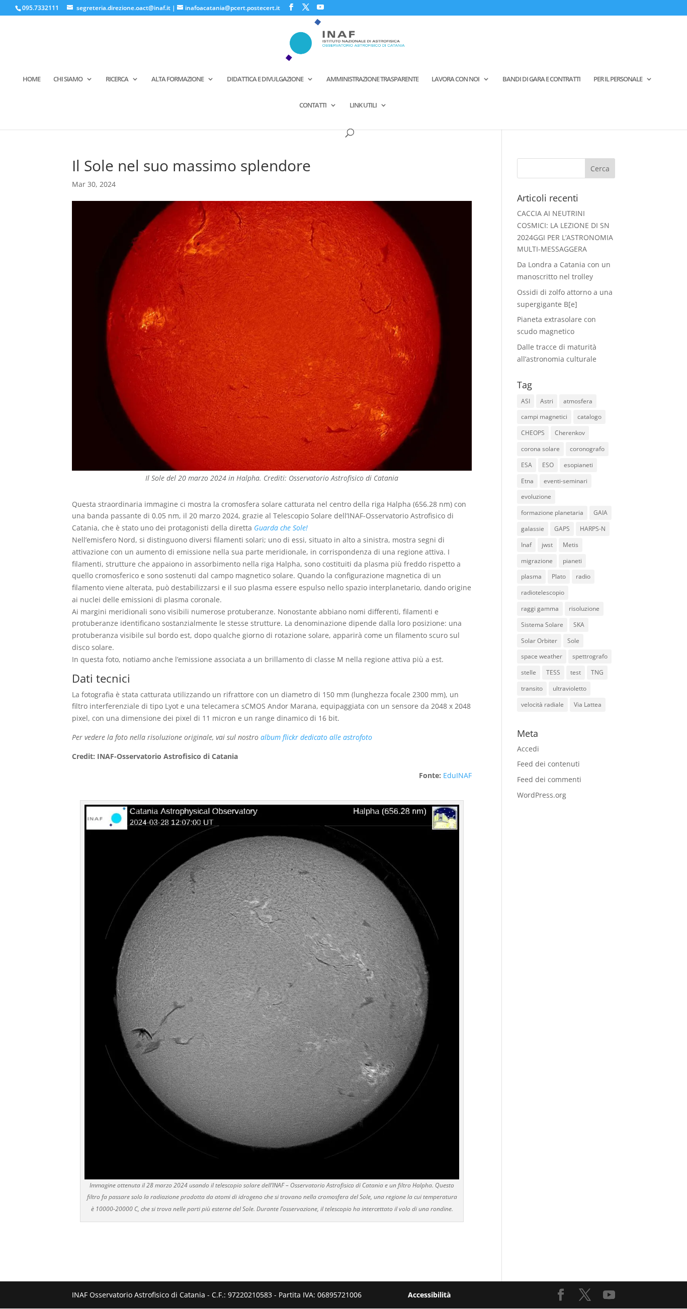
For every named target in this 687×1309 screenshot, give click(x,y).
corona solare (540, 449)
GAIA (600, 512)
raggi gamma (540, 608)
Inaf (526, 544)
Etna (527, 481)
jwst (547, 544)
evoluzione (536, 496)
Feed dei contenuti (548, 764)
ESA (526, 465)
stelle (528, 672)
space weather (541, 656)
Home (31, 79)
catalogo (589, 416)
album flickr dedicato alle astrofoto (316, 737)
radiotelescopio (542, 592)
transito (532, 688)
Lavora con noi (455, 79)
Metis (570, 544)
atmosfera (577, 401)
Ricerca (117, 79)
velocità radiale (542, 704)
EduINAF (457, 775)
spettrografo (590, 656)
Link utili (363, 105)
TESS (553, 672)
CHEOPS (533, 432)
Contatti (312, 105)
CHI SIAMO (67, 79)
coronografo (587, 449)
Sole (573, 640)
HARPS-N (593, 528)
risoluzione (584, 608)
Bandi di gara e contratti (541, 79)
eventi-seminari (565, 481)
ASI (525, 401)
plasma (531, 576)
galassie (532, 528)
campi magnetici (544, 416)
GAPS (562, 528)
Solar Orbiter (539, 640)
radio (583, 576)
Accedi (528, 748)
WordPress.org (541, 795)
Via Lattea (588, 704)
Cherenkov (570, 432)
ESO (548, 465)
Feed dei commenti (549, 779)
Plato (559, 576)
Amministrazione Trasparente (372, 79)
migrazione (537, 561)
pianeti (572, 561)
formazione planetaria (552, 512)
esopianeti (578, 465)
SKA (578, 624)
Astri (546, 401)
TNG (597, 672)
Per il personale (617, 79)
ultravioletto (569, 688)
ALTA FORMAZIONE (177, 79)
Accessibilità (429, 1294)
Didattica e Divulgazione (265, 79)
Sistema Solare (542, 624)
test (575, 672)
